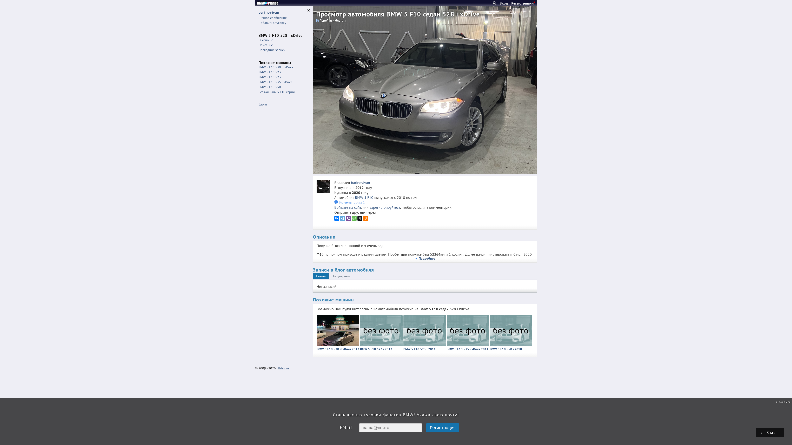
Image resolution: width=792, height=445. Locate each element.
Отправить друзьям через (355, 212)
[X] (359, 218)
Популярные (341, 276)
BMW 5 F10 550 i (270, 87)
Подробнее (427, 258)
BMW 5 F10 (364, 197)
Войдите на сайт (347, 207)
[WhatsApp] (354, 218)
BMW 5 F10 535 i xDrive (275, 82)
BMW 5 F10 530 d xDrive (275, 67)
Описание (265, 45)
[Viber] (348, 218)
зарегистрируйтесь (385, 207)
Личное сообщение (272, 18)
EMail (346, 427)
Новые (321, 276)
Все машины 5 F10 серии (276, 92)
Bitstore (283, 368)
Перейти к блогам (332, 20)
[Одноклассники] (365, 218)
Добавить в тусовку (272, 23)
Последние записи (271, 50)
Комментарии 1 (352, 202)
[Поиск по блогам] (494, 3)
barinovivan (360, 182)
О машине (265, 40)
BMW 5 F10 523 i (270, 72)
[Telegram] (342, 218)
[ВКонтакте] (336, 218)
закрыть (785, 401)
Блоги (262, 104)
